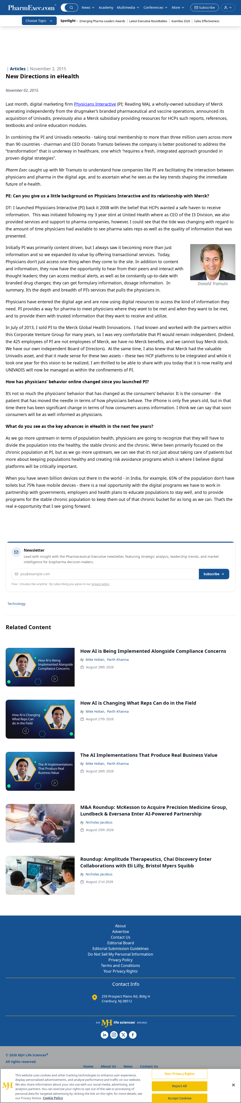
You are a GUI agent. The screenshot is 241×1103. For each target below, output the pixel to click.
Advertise (120, 931)
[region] (120, 1085)
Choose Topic (36, 20)
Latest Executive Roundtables (148, 21)
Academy (106, 7)
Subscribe (211, 574)
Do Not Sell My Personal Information (120, 954)
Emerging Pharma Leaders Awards (102, 21)
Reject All (179, 1086)
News (86, 7)
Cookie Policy (53, 1098)
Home (88, 1066)
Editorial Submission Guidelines (120, 948)
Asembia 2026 (180, 21)
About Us (108, 1066)
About (120, 925)
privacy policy (100, 584)
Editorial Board (120, 942)
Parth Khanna (118, 659)
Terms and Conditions (120, 965)
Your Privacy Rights (121, 971)
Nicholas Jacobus (99, 822)
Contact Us (120, 937)
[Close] (233, 1085)
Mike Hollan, (95, 659)
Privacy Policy (120, 959)
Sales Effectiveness (206, 21)
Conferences (153, 7)
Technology (16, 603)
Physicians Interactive (95, 104)
